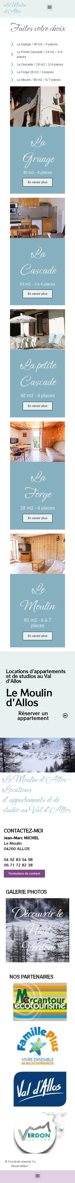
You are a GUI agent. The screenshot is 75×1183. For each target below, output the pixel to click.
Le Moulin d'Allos (15, 8)
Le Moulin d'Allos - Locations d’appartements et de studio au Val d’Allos (36, 794)
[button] (49, 7)
